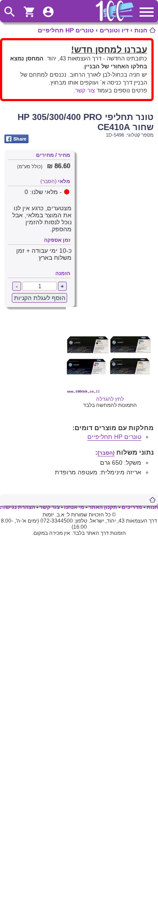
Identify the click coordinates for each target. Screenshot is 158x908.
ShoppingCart (29, 12)
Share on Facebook (16, 138)
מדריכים (132, 507)
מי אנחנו (74, 507)
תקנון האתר (103, 507)
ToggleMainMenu (147, 12)
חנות (140, 30)
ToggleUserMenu (48, 12)
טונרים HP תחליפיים (66, 30)
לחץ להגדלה (110, 399)
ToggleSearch (9, 12)
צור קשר (85, 90)
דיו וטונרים (114, 30)
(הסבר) (48, 181)
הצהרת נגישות (17, 507)
